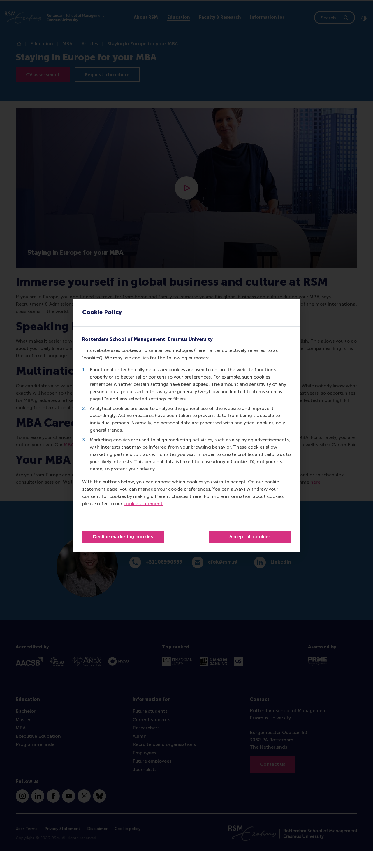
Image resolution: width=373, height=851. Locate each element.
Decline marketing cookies (123, 536)
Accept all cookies (250, 536)
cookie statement (143, 503)
